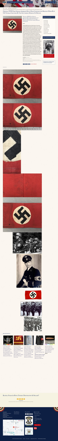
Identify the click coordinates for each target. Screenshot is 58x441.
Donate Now (37, 424)
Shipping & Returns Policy (34, 438)
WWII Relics (31, 61)
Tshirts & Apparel (45, 32)
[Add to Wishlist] (12, 346)
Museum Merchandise (46, 25)
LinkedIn (26, 64)
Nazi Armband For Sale (30, 60)
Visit (8, 2)
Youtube (30, 414)
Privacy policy (27, 438)
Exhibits (15, 2)
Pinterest (28, 64)
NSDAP (34, 60)
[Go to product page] (8, 340)
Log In (31, 2)
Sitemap (24, 438)
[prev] (40, 16)
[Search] (51, 2)
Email (29, 64)
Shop (18, 2)
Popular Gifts (45, 28)
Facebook (23, 64)
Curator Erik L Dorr (37, 415)
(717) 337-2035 (5, 416)
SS (36, 60)
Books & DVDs (45, 21)
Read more (11, 337)
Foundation (26, 2)
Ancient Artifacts (45, 20)
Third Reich (38, 60)
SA (35, 60)
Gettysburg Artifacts (46, 24)
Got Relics (21, 2)
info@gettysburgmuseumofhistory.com (7, 417)
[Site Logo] (4, 3)
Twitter (25, 64)
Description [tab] (5, 67)
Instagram (32, 414)
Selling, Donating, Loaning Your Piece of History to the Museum (38, 419)
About (11, 2)
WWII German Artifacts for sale (26, 61)
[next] (41, 16)
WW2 (40, 60)
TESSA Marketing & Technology (42, 438)
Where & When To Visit (37, 413)
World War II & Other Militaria (28, 58)
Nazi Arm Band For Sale (25, 60)
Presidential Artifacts (46, 29)
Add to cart (53, 337)
